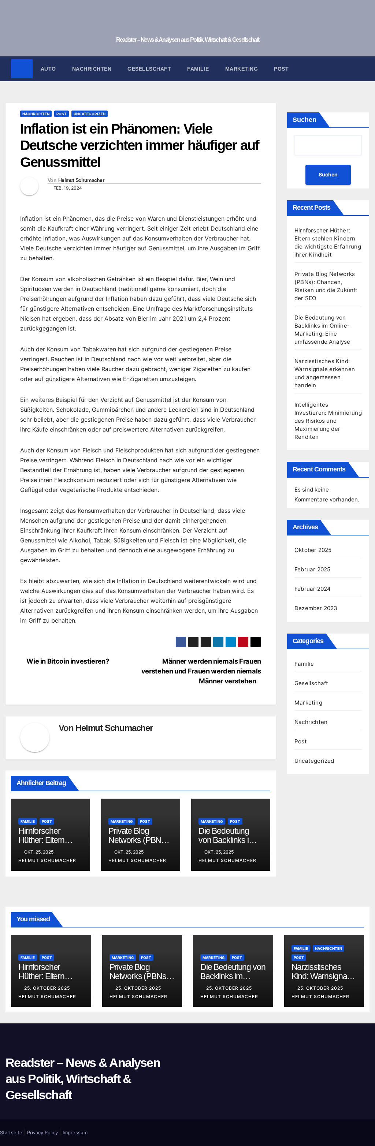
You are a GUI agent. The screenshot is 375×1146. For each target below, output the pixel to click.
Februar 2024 (312, 588)
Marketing (241, 69)
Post (281, 69)
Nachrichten (92, 69)
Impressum (75, 1132)
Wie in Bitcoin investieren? (67, 661)
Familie (198, 69)
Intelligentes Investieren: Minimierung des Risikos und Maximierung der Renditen (328, 420)
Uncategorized (89, 114)
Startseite (11, 1132)
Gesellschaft (149, 69)
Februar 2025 (312, 569)
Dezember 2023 (316, 608)
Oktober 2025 (312, 549)
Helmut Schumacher (81, 180)
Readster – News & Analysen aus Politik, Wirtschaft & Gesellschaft (187, 40)
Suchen (304, 119)
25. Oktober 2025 (47, 988)
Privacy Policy (42, 1132)
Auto (48, 69)
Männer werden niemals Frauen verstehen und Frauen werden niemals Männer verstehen (201, 671)
